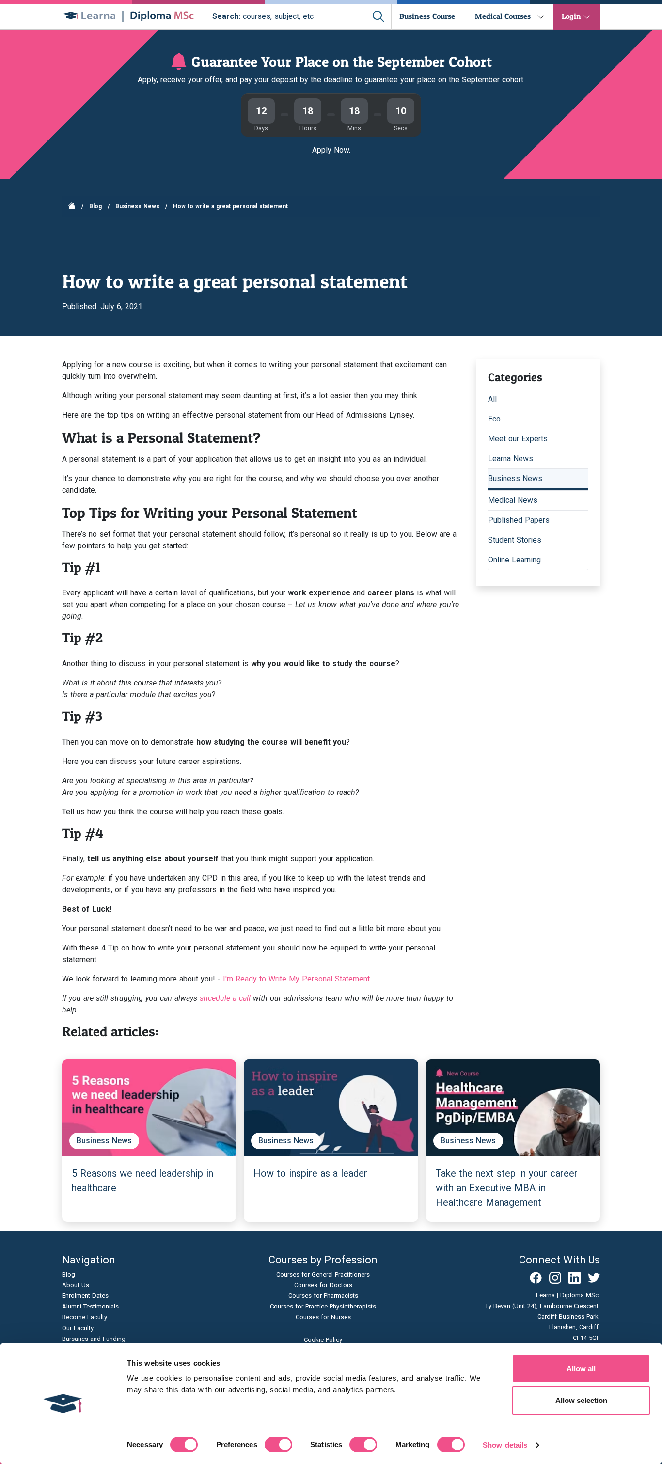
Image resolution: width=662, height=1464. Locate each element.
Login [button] (571, 16)
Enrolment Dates (85, 1295)
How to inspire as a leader (310, 1173)
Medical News (512, 500)
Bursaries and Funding (94, 1338)
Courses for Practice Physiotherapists (323, 1306)
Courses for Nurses (323, 1317)
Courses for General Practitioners (323, 1274)
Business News (137, 206)
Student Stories (514, 540)
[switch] (278, 1444)
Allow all (581, 1368)
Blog (95, 206)
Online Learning (514, 559)
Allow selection (581, 1400)
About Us (75, 1285)
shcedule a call (225, 998)
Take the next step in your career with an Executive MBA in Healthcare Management (507, 1188)
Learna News (510, 458)
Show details (505, 1445)
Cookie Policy (323, 1339)
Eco (494, 418)
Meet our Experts (518, 438)
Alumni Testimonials (90, 1306)
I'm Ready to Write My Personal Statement (296, 978)
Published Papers (519, 520)
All (492, 399)
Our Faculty (78, 1328)
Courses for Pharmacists (323, 1295)
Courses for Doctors (323, 1285)
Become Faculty (84, 1317)
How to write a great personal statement (230, 206)
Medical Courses (503, 16)
